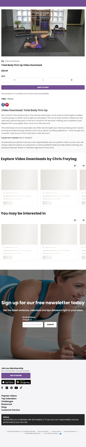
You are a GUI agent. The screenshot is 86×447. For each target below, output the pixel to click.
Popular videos (9, 395)
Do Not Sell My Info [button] (70, 431)
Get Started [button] (16, 375)
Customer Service (10, 410)
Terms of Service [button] (42, 431)
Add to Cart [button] (43, 87)
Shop (4, 407)
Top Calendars (8, 398)
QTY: (3, 76)
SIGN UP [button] (50, 324)
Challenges (7, 401)
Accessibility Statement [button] (32, 433)
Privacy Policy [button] (56, 431)
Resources (6, 404)
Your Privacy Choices (51, 433)
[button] (14, 80)
